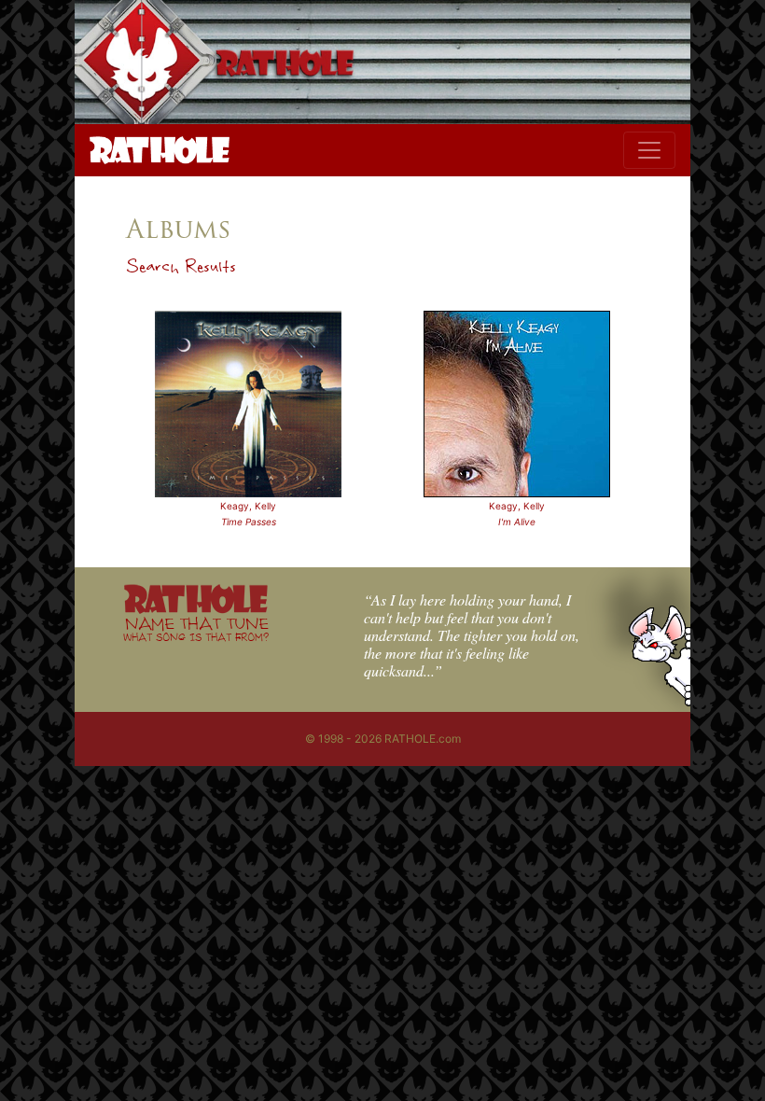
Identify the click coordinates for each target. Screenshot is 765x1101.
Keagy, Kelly (248, 505)
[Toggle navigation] (649, 150)
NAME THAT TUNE (196, 628)
